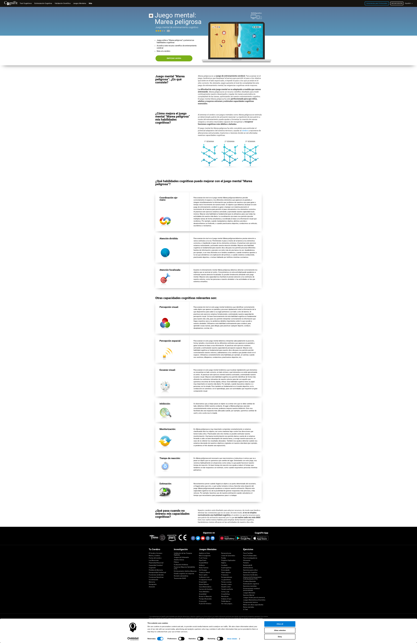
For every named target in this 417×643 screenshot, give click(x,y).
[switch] (181, 638)
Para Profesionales (249, 555)
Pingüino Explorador (228, 560)
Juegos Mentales (249, 593)
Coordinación (153, 579)
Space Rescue (204, 584)
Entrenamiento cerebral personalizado (251, 589)
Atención (152, 587)
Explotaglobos (226, 567)
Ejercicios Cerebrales (250, 575)
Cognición (152, 567)
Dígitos (223, 563)
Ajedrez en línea (204, 553)
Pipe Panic (202, 560)
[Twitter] (198, 538)
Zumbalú (224, 565)
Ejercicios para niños (250, 570)
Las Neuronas (154, 560)
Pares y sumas (226, 582)
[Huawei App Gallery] (227, 538)
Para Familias (248, 553)
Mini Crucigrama (204, 555)
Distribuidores (248, 567)
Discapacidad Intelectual (157, 572)
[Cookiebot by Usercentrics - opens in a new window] (133, 638)
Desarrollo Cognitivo (250, 572)
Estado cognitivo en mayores (184, 573)
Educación (247, 560)
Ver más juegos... (227, 603)
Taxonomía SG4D (180, 578)
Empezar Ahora (174, 58)
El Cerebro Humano (155, 553)
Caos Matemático (205, 587)
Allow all (280, 624)
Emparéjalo (203, 582)
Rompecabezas (226, 577)
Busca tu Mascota (205, 596)
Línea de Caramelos (228, 555)
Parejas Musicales (205, 599)
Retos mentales (248, 607)
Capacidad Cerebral (156, 565)
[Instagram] (207, 538)
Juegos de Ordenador (181, 557)
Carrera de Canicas (205, 589)
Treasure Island (204, 572)
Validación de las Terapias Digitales (183, 554)
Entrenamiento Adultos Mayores (185, 571)
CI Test (245, 609)
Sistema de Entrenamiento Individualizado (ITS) (252, 578)
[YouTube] (202, 538)
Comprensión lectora (250, 602)
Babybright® (247, 565)
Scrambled (202, 594)
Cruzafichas (225, 594)
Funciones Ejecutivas (156, 577)
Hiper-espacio (226, 572)
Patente (246, 563)
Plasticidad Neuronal (156, 563)
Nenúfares (225, 596)
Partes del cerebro (155, 558)
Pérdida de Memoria (156, 570)
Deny (280, 637)
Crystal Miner (203, 563)
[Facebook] (193, 538)
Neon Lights (203, 575)
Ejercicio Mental (248, 595)
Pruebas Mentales (249, 581)
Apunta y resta (226, 584)
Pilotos (176, 562)
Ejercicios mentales (249, 586)
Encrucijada (225, 570)
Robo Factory (203, 567)
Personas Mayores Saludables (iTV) (184, 568)
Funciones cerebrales (156, 575)
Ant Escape (203, 570)
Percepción (153, 584)
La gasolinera (226, 579)
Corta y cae (225, 591)
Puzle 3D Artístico (205, 603)
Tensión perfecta (227, 589)
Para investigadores (250, 558)
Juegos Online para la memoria (254, 597)
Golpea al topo (226, 599)
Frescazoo (225, 575)
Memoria (152, 582)
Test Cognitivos (26, 3)
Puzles (223, 558)
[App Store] (260, 538)
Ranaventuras (226, 553)
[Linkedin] (212, 538)
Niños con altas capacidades (253, 605)
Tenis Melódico (204, 591)
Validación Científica (62, 3)
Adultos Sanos (179, 560)
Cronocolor (203, 601)
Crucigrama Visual (205, 579)
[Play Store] (244, 538)
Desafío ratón (226, 587)
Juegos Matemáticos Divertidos (254, 600)
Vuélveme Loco (204, 577)
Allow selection (280, 630)
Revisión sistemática (181, 576)
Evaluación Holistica (181, 564)
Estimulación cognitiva (251, 584)
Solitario (202, 565)
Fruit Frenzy (203, 558)
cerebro (245, 130)
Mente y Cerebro (154, 555)
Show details (232, 639)
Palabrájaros (225, 601)
